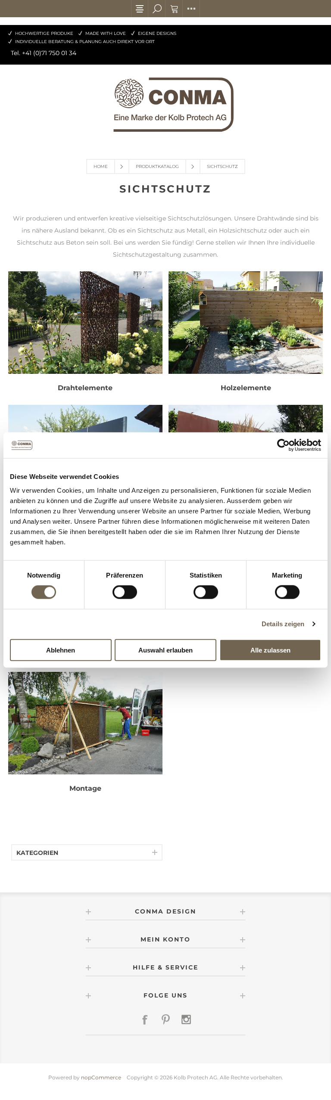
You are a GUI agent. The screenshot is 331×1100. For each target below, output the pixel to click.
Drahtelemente (85, 388)
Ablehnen (60, 649)
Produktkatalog (157, 166)
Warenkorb (174, 8)
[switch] (124, 592)
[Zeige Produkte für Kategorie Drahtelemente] (85, 327)
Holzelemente (246, 388)
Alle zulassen (270, 649)
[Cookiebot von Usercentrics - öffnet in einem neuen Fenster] (283, 445)
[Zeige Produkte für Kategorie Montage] (85, 728)
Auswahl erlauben (165, 649)
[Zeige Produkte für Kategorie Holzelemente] (246, 327)
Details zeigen (283, 624)
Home (101, 166)
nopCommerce (101, 1077)
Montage (85, 788)
